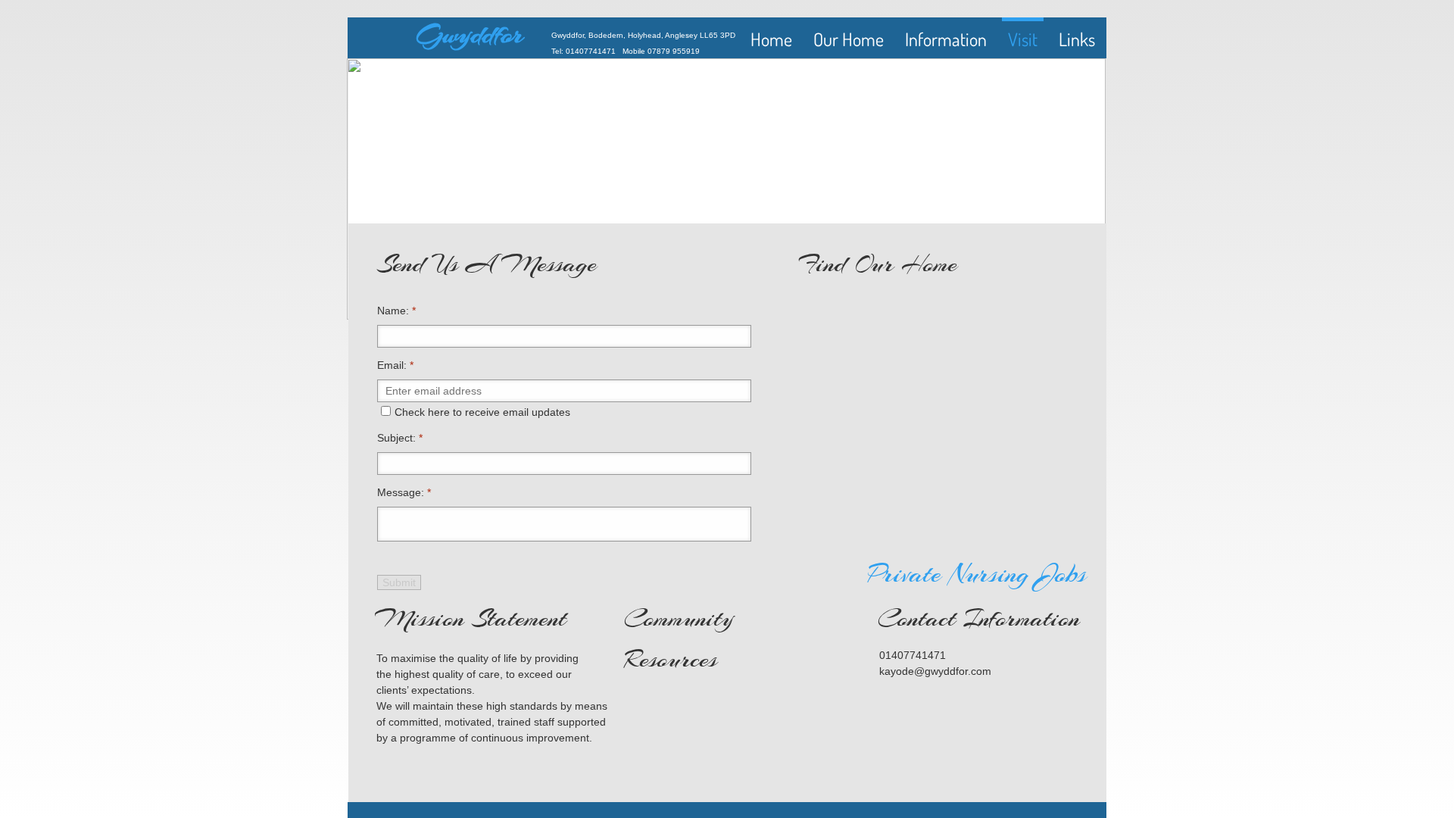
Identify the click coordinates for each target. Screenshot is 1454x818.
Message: (404, 492)
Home (771, 39)
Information (946, 39)
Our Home (848, 39)
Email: (395, 365)
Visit (1022, 39)
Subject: (400, 438)
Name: (396, 310)
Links (1077, 39)
